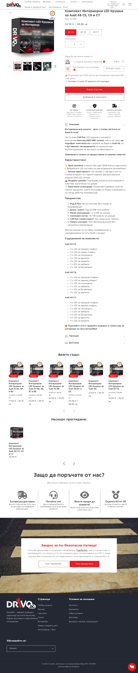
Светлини (42, 613)
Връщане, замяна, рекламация (83, 622)
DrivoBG (52, 664)
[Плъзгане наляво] (10, 66)
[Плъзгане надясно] (55, 66)
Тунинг (41, 618)
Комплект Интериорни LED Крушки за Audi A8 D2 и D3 (76, 386)
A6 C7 (96, 32)
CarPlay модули (45, 605)
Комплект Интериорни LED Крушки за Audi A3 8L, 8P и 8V (16, 386)
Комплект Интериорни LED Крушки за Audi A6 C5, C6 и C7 (16, 449)
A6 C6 (83, 32)
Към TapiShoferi (53, 564)
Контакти (73, 605)
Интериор (43, 622)
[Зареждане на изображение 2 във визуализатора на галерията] (27, 66)
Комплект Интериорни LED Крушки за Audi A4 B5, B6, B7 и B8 (36, 386)
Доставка (73, 618)
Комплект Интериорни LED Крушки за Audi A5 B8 (56, 385)
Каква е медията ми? (48, 626)
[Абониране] (52, 648)
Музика (41, 609)
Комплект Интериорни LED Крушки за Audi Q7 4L (116, 385)
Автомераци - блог (47, 630)
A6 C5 (70, 32)
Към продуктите (84, 564)
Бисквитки (74, 609)
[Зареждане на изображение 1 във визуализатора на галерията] (17, 66)
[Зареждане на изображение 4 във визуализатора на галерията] (47, 66)
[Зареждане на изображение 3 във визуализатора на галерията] (37, 66)
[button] (48, 2)
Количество (70, 39)
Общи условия (75, 613)
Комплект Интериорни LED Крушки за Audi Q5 (96, 385)
